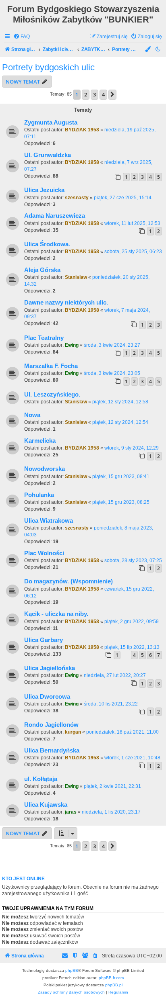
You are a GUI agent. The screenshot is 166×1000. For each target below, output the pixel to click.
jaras (71, 812)
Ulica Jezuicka (44, 190)
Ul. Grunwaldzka (47, 155)
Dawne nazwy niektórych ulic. (66, 302)
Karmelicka (40, 441)
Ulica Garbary (43, 640)
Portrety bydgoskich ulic (48, 67)
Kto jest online (23, 878)
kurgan (73, 732)
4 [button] (103, 94)
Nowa (32, 415)
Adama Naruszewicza (54, 216)
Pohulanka (39, 495)
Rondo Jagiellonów (51, 725)
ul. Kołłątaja (40, 779)
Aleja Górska (42, 270)
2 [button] (85, 94)
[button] (112, 94)
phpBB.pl (113, 985)
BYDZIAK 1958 (82, 130)
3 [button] (94, 94)
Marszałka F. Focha (51, 366)
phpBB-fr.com (111, 977)
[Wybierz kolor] (148, 49)
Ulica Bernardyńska (51, 750)
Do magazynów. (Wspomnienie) (68, 581)
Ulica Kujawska (45, 805)
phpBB (71, 970)
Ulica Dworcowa (47, 696)
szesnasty (77, 197)
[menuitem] (21, 36)
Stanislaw (76, 277)
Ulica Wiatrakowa (48, 520)
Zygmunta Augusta (50, 122)
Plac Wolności (44, 553)
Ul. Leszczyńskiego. (52, 394)
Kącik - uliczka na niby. (56, 614)
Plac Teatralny (44, 338)
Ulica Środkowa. (47, 244)
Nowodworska (44, 469)
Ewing (72, 345)
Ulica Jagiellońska (49, 668)
